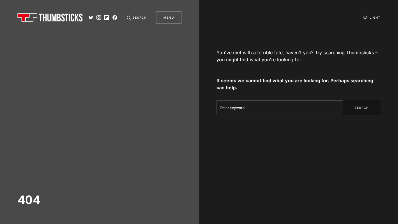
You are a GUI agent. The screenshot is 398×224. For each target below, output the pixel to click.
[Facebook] (114, 17)
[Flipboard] (106, 17)
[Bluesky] (91, 17)
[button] (136, 17)
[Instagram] (98, 17)
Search (362, 107)
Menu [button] (168, 17)
